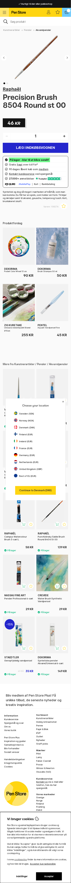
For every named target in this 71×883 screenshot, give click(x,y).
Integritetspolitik (13, 763)
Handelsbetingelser (14, 759)
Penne (39, 725)
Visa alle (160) (43, 771)
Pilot (38, 753)
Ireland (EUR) (25, 441)
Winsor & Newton (45, 768)
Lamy (39, 757)
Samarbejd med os (14, 744)
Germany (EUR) (27, 455)
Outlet (39, 736)
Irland (39, 809)
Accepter (49, 876)
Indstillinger (22, 876)
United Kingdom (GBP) (30, 469)
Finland (40, 803)
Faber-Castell (43, 760)
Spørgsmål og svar (14, 723)
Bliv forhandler (11, 748)
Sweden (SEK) (26, 413)
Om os (7, 726)
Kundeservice (11, 719)
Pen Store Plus (12, 737)
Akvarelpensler (43, 30)
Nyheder (40, 740)
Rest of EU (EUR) (27, 476)
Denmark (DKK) (27, 427)
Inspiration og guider (15, 741)
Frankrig (40, 806)
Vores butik (10, 730)
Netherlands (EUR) (28, 462)
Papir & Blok (42, 729)
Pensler (28, 30)
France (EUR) (25, 448)
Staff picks (42, 743)
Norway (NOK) (26, 420)
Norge (39, 800)
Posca (39, 764)
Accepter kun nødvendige (43, 864)
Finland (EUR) (26, 434)
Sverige (40, 797)
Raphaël (12, 89)
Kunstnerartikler (11, 30)
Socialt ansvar (11, 752)
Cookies (8, 766)
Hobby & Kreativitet (46, 721)
